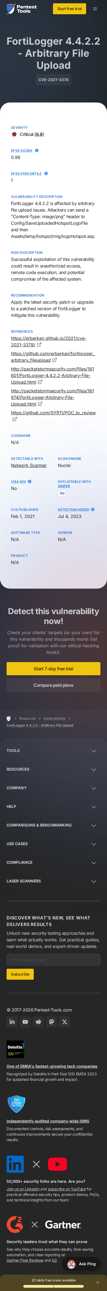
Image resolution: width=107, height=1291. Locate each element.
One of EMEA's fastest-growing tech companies (52, 1066)
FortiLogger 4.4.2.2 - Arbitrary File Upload (40, 725)
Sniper (64, 486)
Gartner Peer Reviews (25, 1260)
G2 (54, 1260)
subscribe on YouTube (67, 1189)
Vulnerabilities (54, 718)
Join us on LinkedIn (23, 1189)
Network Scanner (29, 465)
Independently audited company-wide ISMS (48, 1121)
